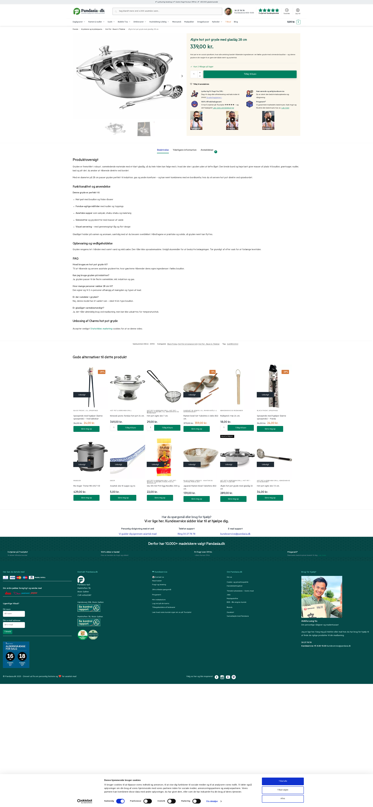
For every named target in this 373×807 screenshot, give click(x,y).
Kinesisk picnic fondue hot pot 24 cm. (127, 416)
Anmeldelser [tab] (208, 151)
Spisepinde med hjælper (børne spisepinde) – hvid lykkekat (88, 417)
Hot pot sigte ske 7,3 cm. (268, 486)
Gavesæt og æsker (191, 411)
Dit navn (7, 609)
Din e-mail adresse (11, 620)
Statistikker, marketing (101, 329)
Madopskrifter (232, 599)
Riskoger (77, 481)
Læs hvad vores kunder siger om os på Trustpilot (171, 613)
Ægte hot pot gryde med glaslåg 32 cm (236, 487)
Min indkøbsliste (158, 600)
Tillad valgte (282, 790)
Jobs (229, 595)
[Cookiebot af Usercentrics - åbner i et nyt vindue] (84, 801)
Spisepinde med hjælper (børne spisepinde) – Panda (271, 417)
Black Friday (172, 344)
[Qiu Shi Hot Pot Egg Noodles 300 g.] (164, 457)
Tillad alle (283, 781)
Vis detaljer (212, 801)
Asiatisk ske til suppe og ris (122, 486)
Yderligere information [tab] (185, 150)
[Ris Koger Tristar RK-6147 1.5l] (90, 457)
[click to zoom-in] (130, 76)
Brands (229, 608)
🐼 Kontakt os (158, 577)
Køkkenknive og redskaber (231, 411)
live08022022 (232, 344)
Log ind (297, 14)
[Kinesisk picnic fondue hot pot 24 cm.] (127, 387)
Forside (75, 29)
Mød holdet (157, 581)
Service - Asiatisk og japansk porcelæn (198, 481)
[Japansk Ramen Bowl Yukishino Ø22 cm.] (201, 457)
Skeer (112, 481)
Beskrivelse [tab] (163, 150)
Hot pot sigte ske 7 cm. (157, 416)
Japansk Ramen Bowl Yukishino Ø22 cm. (199, 487)
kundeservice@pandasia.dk (339, 646)
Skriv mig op (86, 429)
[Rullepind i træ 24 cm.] (237, 387)
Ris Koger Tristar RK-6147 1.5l (86, 486)
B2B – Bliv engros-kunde (236, 602)
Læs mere (285, 108)
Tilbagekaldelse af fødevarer (163, 608)
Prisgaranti (156, 595)
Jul (86, 411)
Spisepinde (93, 411)
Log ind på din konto (160, 604)
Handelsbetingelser (234, 586)
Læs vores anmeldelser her (223, 108)
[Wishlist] (102, 370)
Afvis (283, 799)
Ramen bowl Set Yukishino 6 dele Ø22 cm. (200, 417)
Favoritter (287, 14)
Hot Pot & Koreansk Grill (188, 344)
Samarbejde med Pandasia (238, 616)
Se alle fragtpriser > (214, 98)
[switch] (147, 801)
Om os (229, 577)
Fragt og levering (159, 585)
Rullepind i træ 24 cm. (230, 416)
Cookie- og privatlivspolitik (237, 582)
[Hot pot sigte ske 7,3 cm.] (274, 457)
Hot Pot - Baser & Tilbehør (115, 29)
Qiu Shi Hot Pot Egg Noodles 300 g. (163, 486)
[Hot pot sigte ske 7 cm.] (164, 387)
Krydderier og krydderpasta (91, 29)
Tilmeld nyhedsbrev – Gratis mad (240, 591)
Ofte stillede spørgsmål (161, 590)
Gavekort (230, 613)
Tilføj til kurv (250, 74)
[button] (293, 22)
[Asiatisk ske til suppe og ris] (127, 457)
